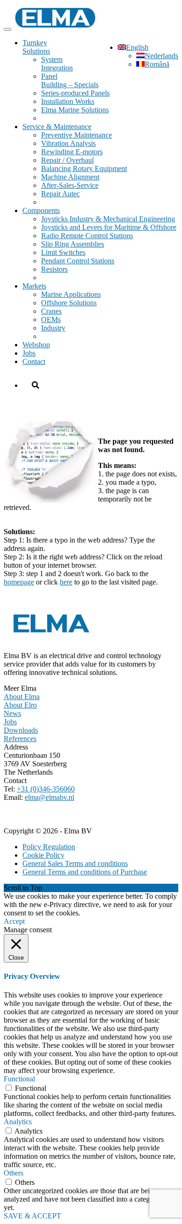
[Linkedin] (12, 815)
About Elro (20, 705)
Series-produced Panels (75, 93)
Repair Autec (60, 194)
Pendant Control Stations (77, 261)
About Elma (22, 697)
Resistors (54, 269)
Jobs (28, 353)
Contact (33, 361)
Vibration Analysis (68, 143)
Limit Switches (63, 252)
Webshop (36, 345)
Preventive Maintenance (76, 135)
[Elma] (55, 27)
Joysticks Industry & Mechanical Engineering (108, 219)
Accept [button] (14, 921)
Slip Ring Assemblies (72, 244)
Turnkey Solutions (36, 47)
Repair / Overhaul (67, 160)
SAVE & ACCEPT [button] (32, 1216)
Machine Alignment (70, 177)
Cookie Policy (43, 855)
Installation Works (67, 101)
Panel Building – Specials (69, 80)
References (20, 739)
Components (41, 210)
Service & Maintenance (56, 127)
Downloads (21, 730)
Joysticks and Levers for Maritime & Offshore (108, 227)
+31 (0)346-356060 (46, 789)
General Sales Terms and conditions (75, 863)
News (12, 713)
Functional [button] (19, 1079)
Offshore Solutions (69, 303)
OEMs (51, 319)
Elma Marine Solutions (75, 110)
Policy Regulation (48, 847)
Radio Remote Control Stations (87, 236)
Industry (53, 328)
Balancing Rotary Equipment (84, 168)
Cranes (51, 311)
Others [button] (13, 1173)
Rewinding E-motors (72, 152)
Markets (34, 286)
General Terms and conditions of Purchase (84, 872)
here (66, 582)
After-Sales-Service (69, 185)
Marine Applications (71, 294)
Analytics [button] (18, 1122)
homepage (19, 582)
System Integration (57, 63)
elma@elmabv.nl (49, 797)
